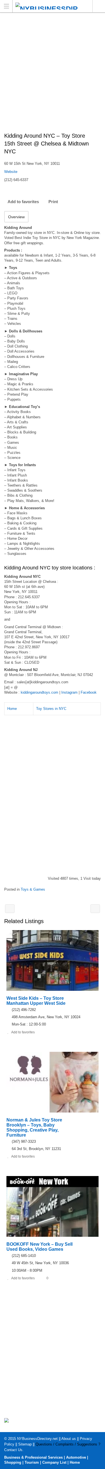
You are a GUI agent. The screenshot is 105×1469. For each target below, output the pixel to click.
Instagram (69, 692)
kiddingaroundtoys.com (39, 692)
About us (68, 1439)
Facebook (89, 692)
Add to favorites (23, 201)
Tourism (32, 1462)
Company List (54, 1462)
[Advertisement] (52, 75)
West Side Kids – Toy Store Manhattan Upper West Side (36, 1001)
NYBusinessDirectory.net (37, 1439)
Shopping (12, 1462)
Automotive (76, 1457)
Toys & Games (33, 889)
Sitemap (25, 1444)
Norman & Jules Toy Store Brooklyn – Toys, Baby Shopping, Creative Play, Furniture (34, 1127)
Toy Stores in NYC (51, 709)
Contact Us (13, 1450)
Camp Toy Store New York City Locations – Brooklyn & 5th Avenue (10, 908)
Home (12, 709)
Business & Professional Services (33, 1457)
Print (53, 201)
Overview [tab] (16, 217)
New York (98, 6)
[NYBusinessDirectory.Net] (47, 6)
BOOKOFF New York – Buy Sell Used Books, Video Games (39, 1247)
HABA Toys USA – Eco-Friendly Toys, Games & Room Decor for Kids (95, 908)
